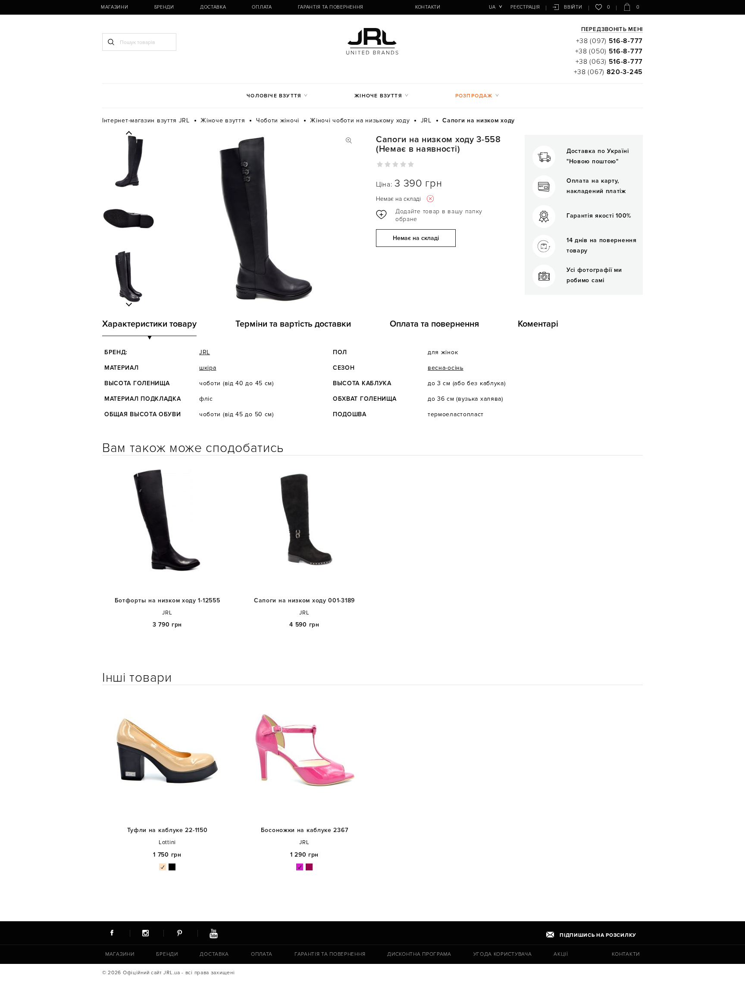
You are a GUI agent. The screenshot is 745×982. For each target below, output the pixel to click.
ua (492, 7)
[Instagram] (146, 933)
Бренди (164, 7)
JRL (204, 352)
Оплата (262, 7)
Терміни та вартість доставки (293, 324)
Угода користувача (502, 954)
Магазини (114, 7)
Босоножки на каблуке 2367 (304, 830)
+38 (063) (609, 61)
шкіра (207, 367)
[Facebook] (112, 933)
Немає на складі (416, 238)
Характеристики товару (149, 324)
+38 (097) (609, 40)
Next (128, 304)
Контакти (428, 7)
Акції (561, 954)
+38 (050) (609, 51)
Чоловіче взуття (274, 96)
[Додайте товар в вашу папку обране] (432, 215)
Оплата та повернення (434, 324)
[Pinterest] (179, 933)
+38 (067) (608, 72)
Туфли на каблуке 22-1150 (167, 830)
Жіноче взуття (378, 96)
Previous (128, 133)
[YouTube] (213, 933)
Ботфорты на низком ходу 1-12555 (167, 600)
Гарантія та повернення (330, 7)
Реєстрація (525, 7)
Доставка (213, 7)
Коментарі (538, 324)
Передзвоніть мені (612, 30)
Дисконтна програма (419, 954)
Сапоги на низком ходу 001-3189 (304, 600)
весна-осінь (445, 367)
